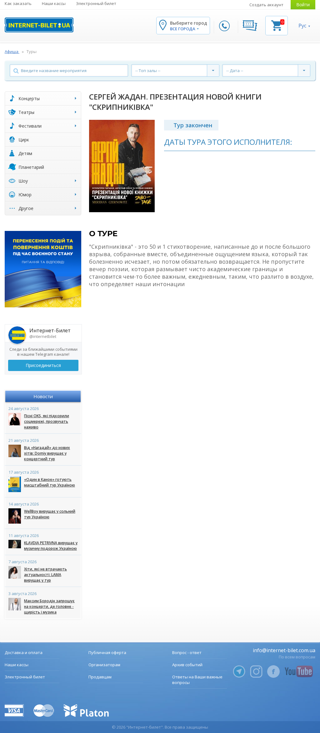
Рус (302, 25)
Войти (303, 4)
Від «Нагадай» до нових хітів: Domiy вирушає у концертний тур (47, 453)
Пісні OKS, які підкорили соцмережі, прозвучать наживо (46, 421)
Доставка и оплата (23, 652)
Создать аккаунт (266, 4)
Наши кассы (54, 3)
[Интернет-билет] (39, 24)
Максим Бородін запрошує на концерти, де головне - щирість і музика (49, 606)
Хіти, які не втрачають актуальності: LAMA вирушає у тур (45, 574)
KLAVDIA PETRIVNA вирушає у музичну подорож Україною (51, 545)
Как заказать (18, 3)
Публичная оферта (107, 652)
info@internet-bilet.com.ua (284, 650)
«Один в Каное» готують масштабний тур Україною (49, 482)
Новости (43, 396)
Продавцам (100, 677)
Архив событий (187, 664)
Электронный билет (96, 3)
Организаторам (104, 664)
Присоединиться (43, 365)
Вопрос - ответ (187, 652)
